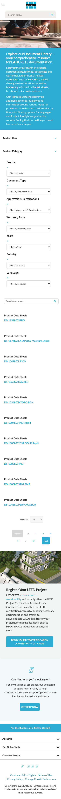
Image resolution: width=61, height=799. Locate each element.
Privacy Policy (15, 778)
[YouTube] (32, 766)
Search (52, 15)
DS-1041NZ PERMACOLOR (20, 504)
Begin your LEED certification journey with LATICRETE (29, 642)
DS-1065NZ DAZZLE (16, 381)
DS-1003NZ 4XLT (14, 463)
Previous (17, 533)
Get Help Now (29, 707)
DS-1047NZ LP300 (15, 361)
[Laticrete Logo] (26, 5)
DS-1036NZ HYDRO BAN (18, 402)
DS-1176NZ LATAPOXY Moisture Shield (26, 340)
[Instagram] (28, 766)
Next (46, 541)
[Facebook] (22, 766)
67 (34, 541)
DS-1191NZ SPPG (14, 320)
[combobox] (31, 14)
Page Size (23, 519)
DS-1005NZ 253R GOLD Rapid (21, 443)
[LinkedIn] (36, 766)
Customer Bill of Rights (23, 775)
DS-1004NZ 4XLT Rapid (17, 422)
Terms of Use (45, 775)
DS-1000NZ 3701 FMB (17, 484)
